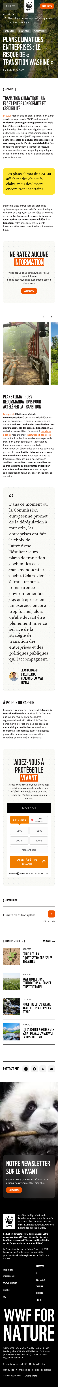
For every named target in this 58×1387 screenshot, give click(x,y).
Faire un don (47, 6)
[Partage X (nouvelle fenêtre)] (42, 1068)
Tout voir (47, 941)
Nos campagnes (9, 1276)
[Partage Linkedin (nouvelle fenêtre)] (25, 1068)
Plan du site (8, 1369)
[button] (50, 317)
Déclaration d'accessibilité (15, 1364)
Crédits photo (31, 1375)
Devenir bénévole (10, 1283)
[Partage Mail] (51, 1068)
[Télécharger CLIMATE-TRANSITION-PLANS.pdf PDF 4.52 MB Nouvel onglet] (51, 914)
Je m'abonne (29, 290)
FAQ (4, 1296)
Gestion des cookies (12, 1375)
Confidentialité (23, 1369)
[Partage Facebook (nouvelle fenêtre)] (34, 1068)
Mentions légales (37, 1364)
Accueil (7, 14)
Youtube (39, 1286)
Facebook (40, 1266)
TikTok (38, 1300)
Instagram (40, 1279)
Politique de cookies (41, 1369)
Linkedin (39, 1293)
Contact (6, 1290)
